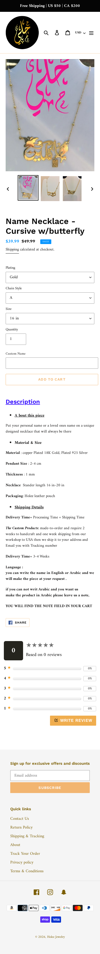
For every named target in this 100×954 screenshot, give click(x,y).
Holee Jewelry (56, 937)
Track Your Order (25, 853)
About (15, 845)
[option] (28, 188)
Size (9, 309)
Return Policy (21, 827)
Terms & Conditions (27, 871)
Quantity (12, 329)
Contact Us (19, 818)
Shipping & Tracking (27, 836)
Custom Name (16, 353)
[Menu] (91, 32)
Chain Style (14, 288)
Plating (10, 268)
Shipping (12, 249)
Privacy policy (21, 862)
